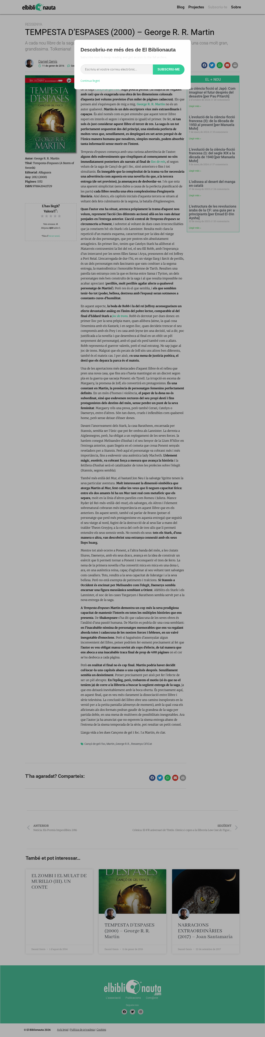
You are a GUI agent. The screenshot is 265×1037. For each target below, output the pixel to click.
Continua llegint (90, 81)
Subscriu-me (169, 69)
